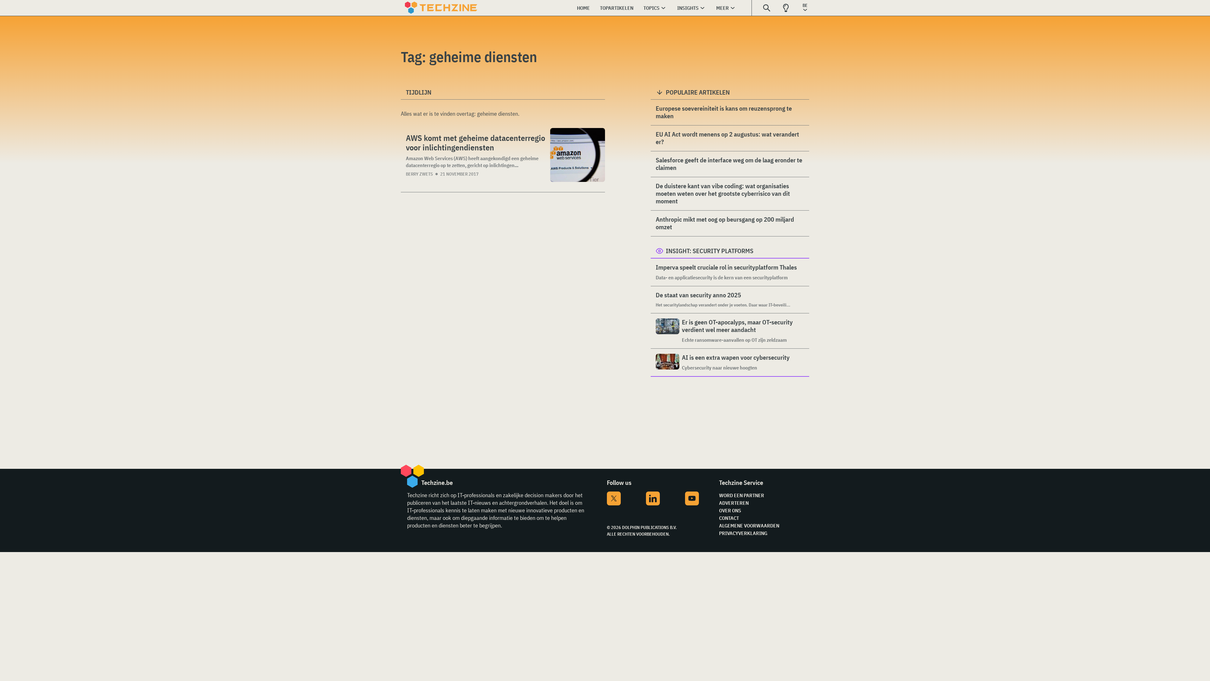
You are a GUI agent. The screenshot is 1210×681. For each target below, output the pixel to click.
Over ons (730, 510)
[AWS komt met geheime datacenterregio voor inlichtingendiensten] (577, 155)
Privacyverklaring (743, 533)
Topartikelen (616, 8)
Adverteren (734, 503)
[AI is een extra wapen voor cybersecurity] (667, 362)
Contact (729, 518)
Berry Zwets (419, 174)
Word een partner (741, 495)
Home (583, 8)
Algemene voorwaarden (749, 525)
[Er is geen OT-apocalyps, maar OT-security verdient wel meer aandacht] (667, 330)
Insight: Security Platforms (709, 251)
